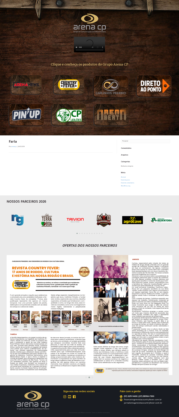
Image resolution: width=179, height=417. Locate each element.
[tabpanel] (89, 301)
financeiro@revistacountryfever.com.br (143, 400)
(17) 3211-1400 (130, 396)
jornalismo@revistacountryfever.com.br (143, 403)
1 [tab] (86, 377)
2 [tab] (89, 377)
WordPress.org (125, 186)
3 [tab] (92, 377)
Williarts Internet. (86, 413)
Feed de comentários (127, 183)
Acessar (123, 177)
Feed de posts (125, 180)
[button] (77, 233)
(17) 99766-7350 (146, 396)
